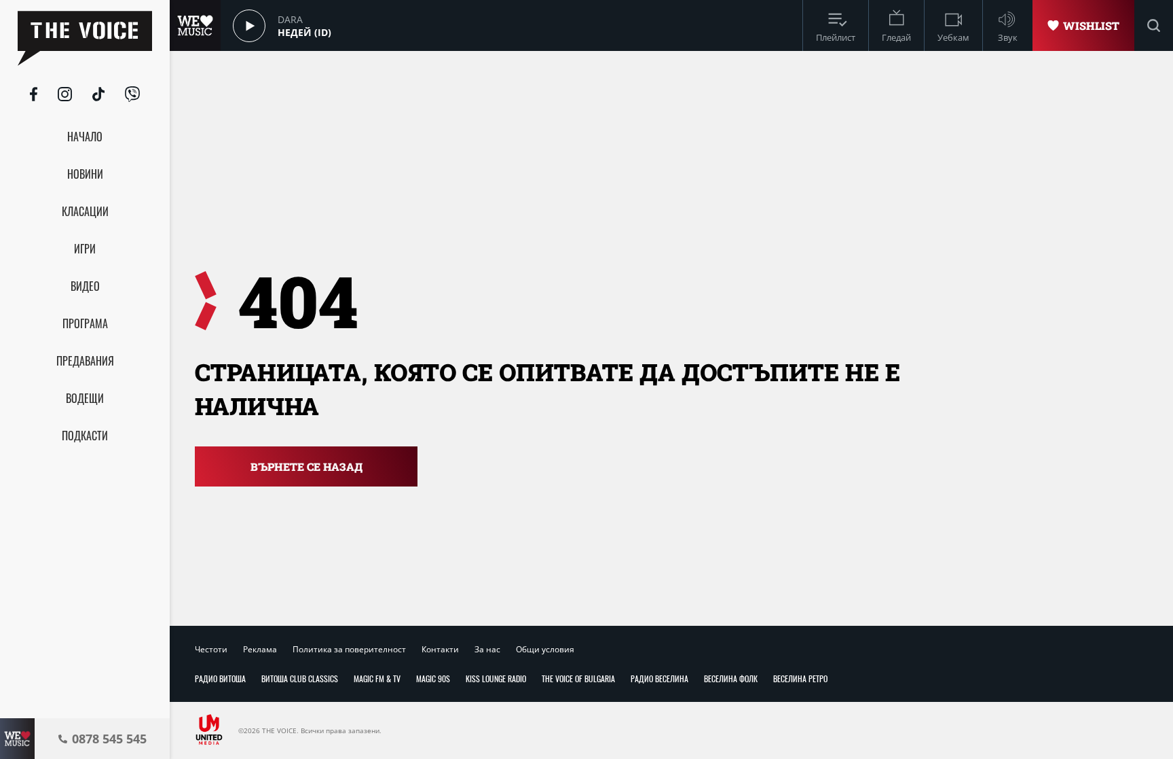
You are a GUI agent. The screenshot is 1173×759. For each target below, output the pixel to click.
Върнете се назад (306, 466)
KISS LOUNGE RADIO (496, 678)
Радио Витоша (220, 678)
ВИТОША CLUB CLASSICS (299, 678)
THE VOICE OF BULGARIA (578, 678)
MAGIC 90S (433, 678)
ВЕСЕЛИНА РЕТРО (800, 678)
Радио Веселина (659, 678)
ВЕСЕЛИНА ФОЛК (731, 678)
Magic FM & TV (377, 678)
